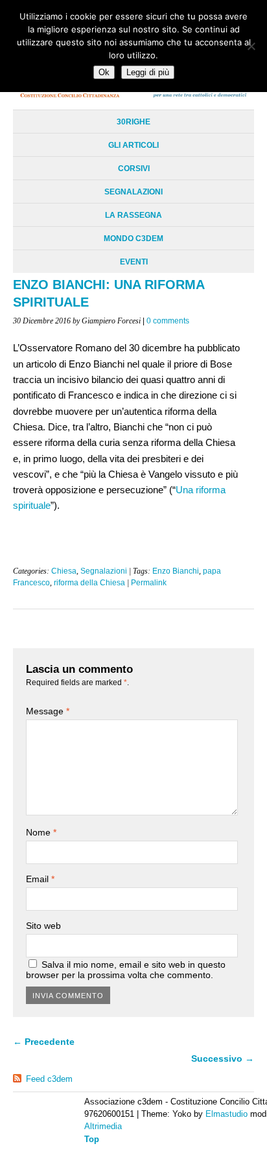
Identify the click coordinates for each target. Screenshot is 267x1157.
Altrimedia (103, 1126)
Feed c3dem (49, 1079)
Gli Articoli (133, 145)
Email (40, 879)
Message (47, 711)
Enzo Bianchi (175, 571)
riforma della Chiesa (89, 582)
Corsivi (134, 168)
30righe (133, 122)
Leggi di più (147, 72)
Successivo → (222, 1058)
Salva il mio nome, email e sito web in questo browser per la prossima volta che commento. (126, 969)
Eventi (134, 262)
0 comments (167, 320)
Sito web (43, 925)
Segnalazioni (133, 192)
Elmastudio (226, 1114)
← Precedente (44, 1041)
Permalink (149, 582)
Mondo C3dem (133, 238)
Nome (41, 832)
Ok (104, 72)
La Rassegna (133, 215)
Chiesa (63, 571)
